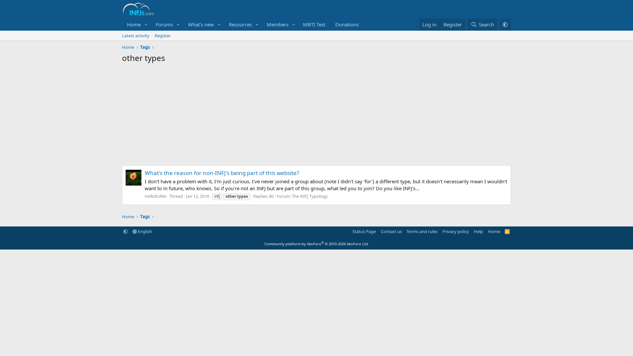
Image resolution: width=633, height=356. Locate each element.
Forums (164, 24)
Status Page (364, 231)
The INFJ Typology (310, 196)
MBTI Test (314, 24)
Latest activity (135, 36)
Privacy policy (455, 231)
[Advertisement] (316, 116)
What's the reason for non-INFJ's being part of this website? (222, 173)
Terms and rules (422, 231)
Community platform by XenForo (316, 243)
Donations (347, 24)
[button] (146, 24)
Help (478, 231)
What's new (201, 24)
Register (163, 36)
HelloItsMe (155, 196)
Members (277, 24)
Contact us (391, 231)
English (144, 231)
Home (134, 24)
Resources (240, 24)
